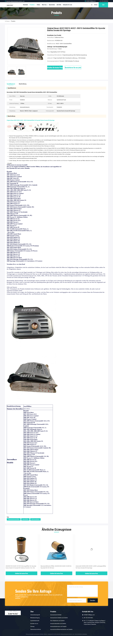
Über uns (44, 4)
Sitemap (32, 626)
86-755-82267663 (104, 1)
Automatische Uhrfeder (55, 614)
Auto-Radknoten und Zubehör (57, 620)
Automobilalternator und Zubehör (58, 626)
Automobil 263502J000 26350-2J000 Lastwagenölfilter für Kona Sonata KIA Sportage (56, 567)
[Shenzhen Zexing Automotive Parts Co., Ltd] (10, 4)
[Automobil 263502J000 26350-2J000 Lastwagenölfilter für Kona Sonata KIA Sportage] (56, 550)
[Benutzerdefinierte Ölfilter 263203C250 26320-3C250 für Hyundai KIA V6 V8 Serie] (21, 550)
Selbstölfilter (25, 519)
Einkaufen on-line (67, 4)
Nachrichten (52, 4)
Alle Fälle (59, 4)
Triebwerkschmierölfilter (14, 519)
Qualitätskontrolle (34, 620)
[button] (7, 553)
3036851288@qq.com (91, 1)
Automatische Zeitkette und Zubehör (59, 617)
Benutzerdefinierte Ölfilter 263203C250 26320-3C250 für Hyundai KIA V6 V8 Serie (21, 567)
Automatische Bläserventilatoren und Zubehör (61, 629)
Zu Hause (7, 21)
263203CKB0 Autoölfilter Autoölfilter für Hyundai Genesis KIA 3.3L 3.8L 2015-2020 (91, 567)
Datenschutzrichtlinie (35, 629)
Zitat (103, 5)
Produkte (32, 4)
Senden (92, 600)
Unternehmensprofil (35, 614)
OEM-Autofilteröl (35, 519)
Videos (38, 4)
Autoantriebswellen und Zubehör (58, 623)
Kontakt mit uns (34, 623)
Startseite (25, 4)
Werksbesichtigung (35, 617)
